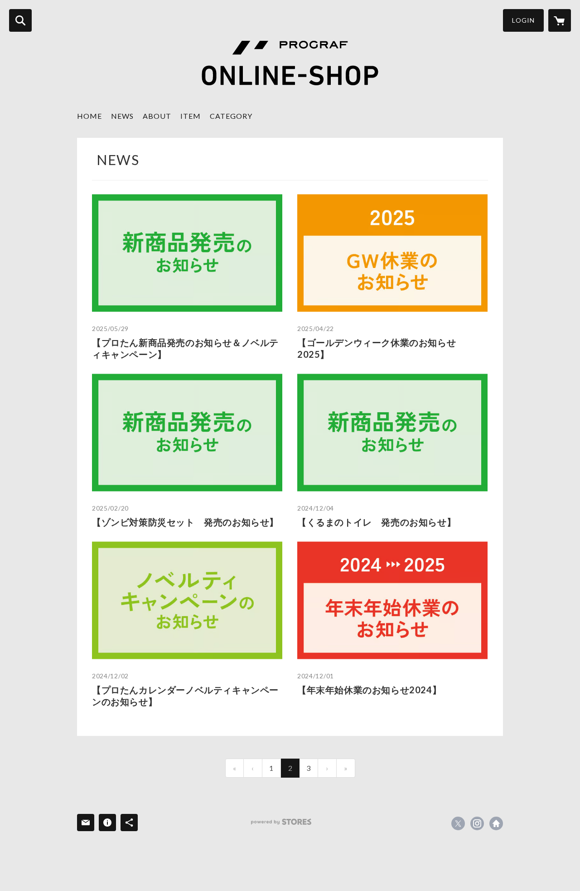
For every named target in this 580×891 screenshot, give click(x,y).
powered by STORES (281, 821)
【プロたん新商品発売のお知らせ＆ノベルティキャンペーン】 (185, 348)
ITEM (190, 116)
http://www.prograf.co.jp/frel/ (496, 823)
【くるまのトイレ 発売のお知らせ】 (376, 521)
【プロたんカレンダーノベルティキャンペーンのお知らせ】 (185, 695)
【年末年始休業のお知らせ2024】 (369, 689)
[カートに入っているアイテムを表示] (559, 20)
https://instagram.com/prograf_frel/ (477, 823)
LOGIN (523, 20)
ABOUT (157, 116)
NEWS (122, 116)
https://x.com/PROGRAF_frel (458, 823)
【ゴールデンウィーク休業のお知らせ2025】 (376, 348)
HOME (89, 116)
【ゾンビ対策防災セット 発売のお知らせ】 (185, 521)
